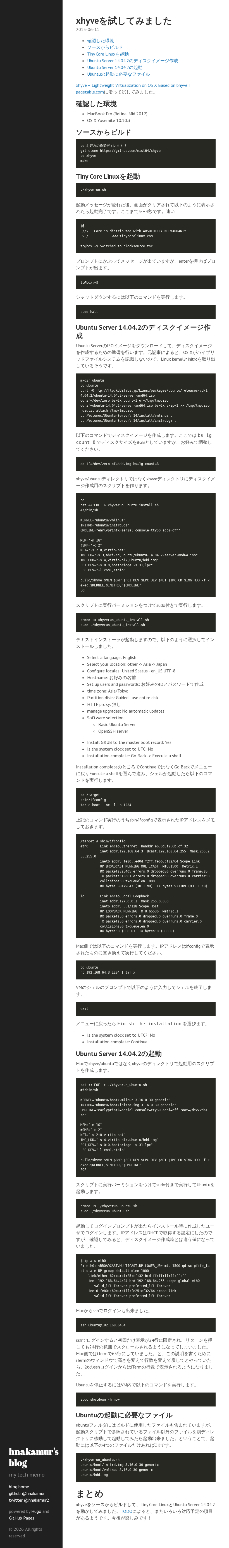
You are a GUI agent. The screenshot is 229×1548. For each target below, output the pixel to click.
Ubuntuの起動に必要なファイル (118, 74)
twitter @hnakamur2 (29, 1500)
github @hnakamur (27, 1493)
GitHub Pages (21, 1518)
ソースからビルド (105, 47)
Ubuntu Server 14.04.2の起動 (114, 67)
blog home (19, 1486)
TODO (126, 1511)
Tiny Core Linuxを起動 (108, 54)
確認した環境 (100, 40)
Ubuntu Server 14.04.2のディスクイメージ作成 (132, 60)
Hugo (36, 1511)
